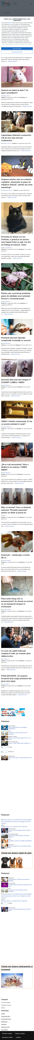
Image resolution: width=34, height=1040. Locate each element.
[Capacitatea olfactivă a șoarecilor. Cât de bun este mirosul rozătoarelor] (17, 121)
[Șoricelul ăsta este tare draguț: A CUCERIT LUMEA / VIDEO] (17, 368)
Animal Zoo (5, 659)
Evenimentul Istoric (6, 1019)
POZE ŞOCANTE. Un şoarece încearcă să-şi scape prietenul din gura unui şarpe (16, 678)
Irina (4, 515)
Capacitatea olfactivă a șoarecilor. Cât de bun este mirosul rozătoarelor (16, 138)
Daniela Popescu (7, 427)
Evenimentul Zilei (5, 1016)
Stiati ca (3, 1007)
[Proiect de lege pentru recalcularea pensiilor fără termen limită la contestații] (4, 846)
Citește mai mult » (12, 61)
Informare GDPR (7, 1037)
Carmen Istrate (6, 560)
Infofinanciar (4, 1021)
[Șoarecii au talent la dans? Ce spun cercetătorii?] (17, 76)
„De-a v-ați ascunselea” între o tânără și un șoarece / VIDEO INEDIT (15, 467)
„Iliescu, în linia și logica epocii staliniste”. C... (20, 743)
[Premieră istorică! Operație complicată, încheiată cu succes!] (17, 327)
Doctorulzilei (4, 1029)
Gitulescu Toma (7, 143)
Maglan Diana (6, 95)
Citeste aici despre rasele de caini (16, 853)
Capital (3, 1013)
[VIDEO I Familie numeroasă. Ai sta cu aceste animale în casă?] (17, 409)
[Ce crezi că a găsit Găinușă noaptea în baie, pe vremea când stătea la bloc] (17, 637)
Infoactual (3, 1024)
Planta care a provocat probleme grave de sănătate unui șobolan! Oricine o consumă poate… (15, 296)
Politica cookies (20, 1033)
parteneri (10, 22)
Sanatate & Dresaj (6, 1005)
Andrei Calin (6, 684)
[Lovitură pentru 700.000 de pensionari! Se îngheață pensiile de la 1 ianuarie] (4, 880)
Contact (18, 1037)
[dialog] (17, 36)
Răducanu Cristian (7, 190)
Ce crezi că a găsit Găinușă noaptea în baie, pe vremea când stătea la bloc (15, 653)
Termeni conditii (7, 1033)
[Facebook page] (13, 715)
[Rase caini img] (12, 867)
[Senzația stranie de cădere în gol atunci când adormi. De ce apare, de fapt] (4, 885)
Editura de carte (5, 1027)
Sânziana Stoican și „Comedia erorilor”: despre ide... (14, 826)
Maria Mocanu (6, 301)
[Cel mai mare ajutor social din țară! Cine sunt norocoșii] (4, 758)
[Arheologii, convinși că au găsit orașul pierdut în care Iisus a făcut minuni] (4, 841)
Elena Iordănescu (7, 247)
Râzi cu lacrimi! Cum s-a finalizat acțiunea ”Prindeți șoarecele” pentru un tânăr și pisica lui (16, 510)
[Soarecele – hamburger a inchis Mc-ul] (17, 541)
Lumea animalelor (5, 1002)
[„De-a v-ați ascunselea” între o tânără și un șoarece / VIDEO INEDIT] (17, 452)
